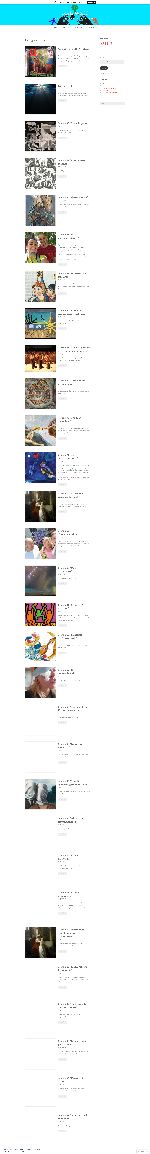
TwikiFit (91, 27)
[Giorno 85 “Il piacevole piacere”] (64, 264)
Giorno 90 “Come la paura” (73, 123)
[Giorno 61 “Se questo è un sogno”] (64, 625)
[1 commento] (61, 329)
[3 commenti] (61, 66)
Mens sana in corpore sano (110, 88)
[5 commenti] (61, 399)
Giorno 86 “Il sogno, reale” (73, 197)
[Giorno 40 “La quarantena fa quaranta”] (64, 987)
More (79, 61)
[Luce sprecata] (64, 101)
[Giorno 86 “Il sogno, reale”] (64, 212)
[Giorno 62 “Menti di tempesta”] (64, 584)
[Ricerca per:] (112, 103)
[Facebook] (106, 43)
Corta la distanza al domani (110, 84)
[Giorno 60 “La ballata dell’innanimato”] (64, 653)
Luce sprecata (65, 86)
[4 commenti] (61, 366)
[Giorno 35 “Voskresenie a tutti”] (64, 1096)
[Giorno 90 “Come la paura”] (64, 138)
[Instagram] (102, 43)
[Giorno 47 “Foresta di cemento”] (64, 913)
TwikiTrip (65, 27)
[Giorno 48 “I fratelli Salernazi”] (64, 874)
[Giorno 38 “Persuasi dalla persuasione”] (64, 1059)
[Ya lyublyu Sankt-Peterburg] (64, 66)
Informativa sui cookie (29, 1151)
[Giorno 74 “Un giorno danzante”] (64, 485)
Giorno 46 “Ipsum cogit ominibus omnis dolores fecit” (71, 933)
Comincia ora (91, 2)
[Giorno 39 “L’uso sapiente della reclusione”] (64, 1022)
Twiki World (75, 13)
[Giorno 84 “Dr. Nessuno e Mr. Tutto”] (64, 294)
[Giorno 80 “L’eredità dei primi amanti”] (64, 399)
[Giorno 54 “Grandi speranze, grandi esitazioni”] (64, 799)
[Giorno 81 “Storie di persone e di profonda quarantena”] (64, 366)
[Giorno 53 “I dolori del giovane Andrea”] (64, 834)
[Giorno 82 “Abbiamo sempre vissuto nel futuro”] (64, 329)
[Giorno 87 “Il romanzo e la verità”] (64, 176)
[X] (111, 43)
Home (56, 27)
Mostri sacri (106, 86)
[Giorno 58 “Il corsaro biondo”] (64, 686)
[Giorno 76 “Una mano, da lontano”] (64, 438)
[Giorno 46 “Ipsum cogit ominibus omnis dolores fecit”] (64, 951)
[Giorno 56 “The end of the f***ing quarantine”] (64, 723)
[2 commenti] (61, 264)
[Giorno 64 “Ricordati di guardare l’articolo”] (64, 512)
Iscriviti (104, 68)
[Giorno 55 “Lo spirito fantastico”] (64, 762)
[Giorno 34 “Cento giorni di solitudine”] (64, 1131)
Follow (102, 57)
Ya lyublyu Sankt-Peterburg (73, 49)
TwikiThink (78, 27)
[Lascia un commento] (61, 138)
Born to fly (105, 90)
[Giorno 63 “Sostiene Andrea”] (64, 551)
